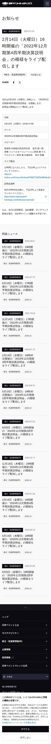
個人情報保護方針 (9, 687)
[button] (25, 607)
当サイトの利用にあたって (13, 692)
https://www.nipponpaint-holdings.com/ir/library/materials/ (19, 198)
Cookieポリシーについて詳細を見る (19, 722)
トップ (5, 617)
